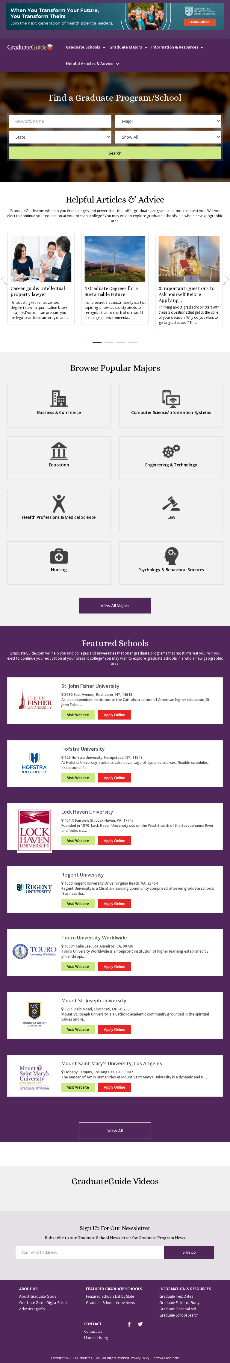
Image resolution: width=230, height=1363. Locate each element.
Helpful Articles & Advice (90, 63)
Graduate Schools (83, 47)
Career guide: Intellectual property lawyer (37, 291)
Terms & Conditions (165, 1358)
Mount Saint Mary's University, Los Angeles (111, 1063)
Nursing (58, 569)
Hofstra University (83, 749)
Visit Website (78, 714)
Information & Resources (174, 47)
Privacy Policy (140, 1358)
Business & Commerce (59, 412)
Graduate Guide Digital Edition (44, 1302)
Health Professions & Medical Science (59, 517)
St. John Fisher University (90, 686)
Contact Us (93, 1331)
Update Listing (96, 1337)
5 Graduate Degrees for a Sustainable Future (111, 291)
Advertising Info (32, 1308)
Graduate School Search (179, 1315)
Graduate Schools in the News (110, 1302)
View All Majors (115, 605)
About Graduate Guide (37, 1296)
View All (115, 1130)
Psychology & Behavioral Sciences (171, 569)
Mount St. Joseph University (93, 1000)
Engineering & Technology (171, 465)
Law (171, 517)
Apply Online (114, 714)
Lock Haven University (87, 812)
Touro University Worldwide (94, 937)
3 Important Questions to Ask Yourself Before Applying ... (187, 294)
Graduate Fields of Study (179, 1302)
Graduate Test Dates (176, 1296)
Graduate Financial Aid (177, 1308)
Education (59, 465)
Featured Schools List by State (110, 1296)
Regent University (82, 874)
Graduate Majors (125, 47)
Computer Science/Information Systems (171, 412)
